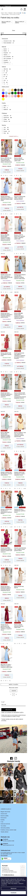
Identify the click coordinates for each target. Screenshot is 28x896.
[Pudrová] (12, 96)
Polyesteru (7, 62)
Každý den (7, 115)
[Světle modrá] (6, 93)
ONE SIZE (7, 69)
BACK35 (7, 171)
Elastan (6, 50)
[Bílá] (6, 90)
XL (5, 82)
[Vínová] (21, 93)
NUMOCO (7, 109)
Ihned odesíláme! (9, 42)
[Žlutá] (3, 99)
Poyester (7, 60)
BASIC (6, 105)
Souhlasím (13, 892)
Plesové (7, 121)
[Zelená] (15, 93)
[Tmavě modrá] (21, 90)
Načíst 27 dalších (13, 684)
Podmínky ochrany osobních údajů (8, 829)
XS (6, 70)
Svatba (6, 119)
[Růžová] (6, 96)
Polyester (7, 52)
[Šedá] (18, 90)
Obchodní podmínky (5, 827)
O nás (2, 821)
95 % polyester (8, 56)
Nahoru (14, 690)
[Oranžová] (18, 96)
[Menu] (24, 9)
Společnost (8, 117)
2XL (23, 253)
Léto (6, 129)
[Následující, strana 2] (13, 694)
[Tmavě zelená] (12, 93)
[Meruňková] (21, 96)
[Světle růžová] (9, 96)
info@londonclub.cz (9, 875)
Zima (6, 133)
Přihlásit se (8, 709)
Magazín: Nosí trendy (5, 811)
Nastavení (13, 888)
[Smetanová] (9, 90)
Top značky (3, 825)
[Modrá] (3, 93)
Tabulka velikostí (4, 831)
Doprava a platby (4, 815)
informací (10, 885)
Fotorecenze (3, 817)
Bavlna (6, 48)
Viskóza (6, 54)
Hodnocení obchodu (5, 823)
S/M (5, 74)
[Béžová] (3, 90)
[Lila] (15, 96)
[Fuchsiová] (18, 93)
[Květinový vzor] (9, 93)
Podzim (7, 131)
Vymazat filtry (13, 136)
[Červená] (3, 96)
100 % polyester (8, 58)
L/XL (6, 80)
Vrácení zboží (4, 813)
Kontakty (3, 819)
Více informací (4, 855)
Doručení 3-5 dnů (9, 40)
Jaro (6, 127)
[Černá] (15, 90)
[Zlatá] (12, 90)
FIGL (6, 107)
